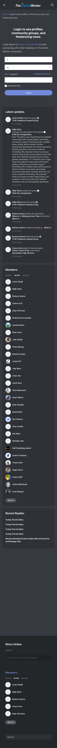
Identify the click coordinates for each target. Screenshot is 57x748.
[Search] (52, 5)
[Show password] (49, 67)
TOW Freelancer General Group (25, 120)
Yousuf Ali (16, 361)
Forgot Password (42, 74)
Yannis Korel (17, 463)
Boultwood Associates (21, 318)
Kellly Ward (16, 129)
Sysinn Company (19, 455)
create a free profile (28, 44)
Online (9, 650)
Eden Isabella (18, 405)
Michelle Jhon (18, 441)
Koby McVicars (18, 311)
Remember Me (13, 86)
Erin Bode (16, 434)
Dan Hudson (17, 419)
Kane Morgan (18, 492)
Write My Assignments (21, 134)
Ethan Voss (17, 332)
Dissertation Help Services (23, 253)
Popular (25, 275)
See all (11, 500)
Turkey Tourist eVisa (20, 250)
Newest (8, 275)
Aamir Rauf (17, 383)
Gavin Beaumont (19, 390)
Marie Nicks (17, 412)
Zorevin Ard (17, 248)
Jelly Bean (16, 368)
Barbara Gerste (18, 213)
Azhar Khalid (17, 118)
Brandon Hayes (18, 354)
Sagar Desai (17, 470)
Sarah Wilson (17, 397)
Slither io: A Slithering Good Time (25, 216)
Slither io (15, 218)
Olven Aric (16, 376)
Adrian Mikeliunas (19, 484)
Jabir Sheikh (17, 340)
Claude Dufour (18, 325)
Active (17, 275)
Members (11, 672)
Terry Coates (17, 426)
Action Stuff (17, 477)
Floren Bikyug (18, 347)
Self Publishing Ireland (21, 448)
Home (5, 14)
